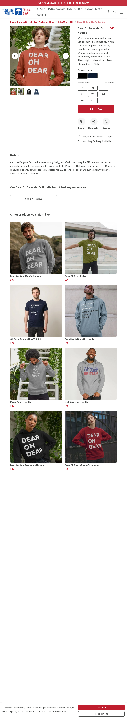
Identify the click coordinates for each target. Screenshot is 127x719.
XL (82, 94)
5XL (93, 100)
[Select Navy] (93, 75)
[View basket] (121, 12)
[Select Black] (82, 75)
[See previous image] (15, 56)
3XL (103, 94)
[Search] (115, 12)
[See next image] (66, 56)
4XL (82, 100)
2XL (93, 94)
